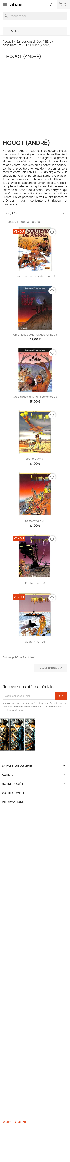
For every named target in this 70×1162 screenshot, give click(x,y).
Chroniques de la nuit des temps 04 (35, 396)
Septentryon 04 (35, 641)
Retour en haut (51, 667)
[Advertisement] (35, 105)
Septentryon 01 (35, 458)
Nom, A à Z (35, 213)
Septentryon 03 (35, 583)
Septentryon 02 (35, 520)
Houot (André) (23, 56)
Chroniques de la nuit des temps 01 (35, 276)
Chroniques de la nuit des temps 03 (35, 334)
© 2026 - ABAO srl (14, 1122)
